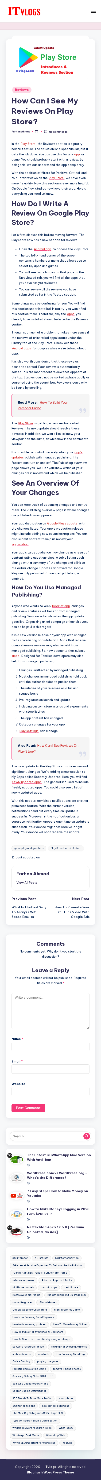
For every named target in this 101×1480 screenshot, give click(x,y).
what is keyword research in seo (32, 1427)
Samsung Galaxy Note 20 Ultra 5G (32, 1376)
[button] (26, 882)
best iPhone (71, 1287)
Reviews (22, 90)
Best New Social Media (26, 1295)
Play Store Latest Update (66, 848)
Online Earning (21, 1361)
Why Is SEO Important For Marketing (33, 1442)
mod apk (43, 1354)
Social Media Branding (56, 1405)
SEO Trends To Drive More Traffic (32, 1398)
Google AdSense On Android (29, 1309)
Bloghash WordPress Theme (50, 1472)
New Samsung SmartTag (70, 1354)
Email (17, 1061)
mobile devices (21, 1354)
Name (17, 1039)
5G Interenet (20, 1258)
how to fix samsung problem (29, 1324)
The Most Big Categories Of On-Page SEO (37, 1413)
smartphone (66, 1398)
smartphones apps (23, 1405)
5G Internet (41, 1258)
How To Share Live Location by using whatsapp (41, 1339)
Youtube (67, 1442)
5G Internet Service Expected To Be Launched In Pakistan (47, 1265)
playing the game (47, 1361)
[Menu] (93, 11)
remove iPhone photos (67, 1368)
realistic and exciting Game (29, 1368)
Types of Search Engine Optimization (34, 1420)
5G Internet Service (67, 1258)
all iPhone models (23, 1287)
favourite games (22, 1302)
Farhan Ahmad (32, 873)
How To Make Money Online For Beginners (37, 1331)
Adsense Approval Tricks (57, 1280)
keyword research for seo (28, 1346)
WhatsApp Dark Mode (25, 1435)
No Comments (58, 131)
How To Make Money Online (70, 1324)
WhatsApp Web (55, 1435)
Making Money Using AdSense (69, 1346)
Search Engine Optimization (29, 1390)
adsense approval (23, 1280)
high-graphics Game (67, 1309)
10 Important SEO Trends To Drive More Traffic (39, 1272)
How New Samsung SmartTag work (33, 1317)
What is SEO (66, 1427)
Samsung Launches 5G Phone (30, 1383)
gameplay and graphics (28, 848)
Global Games (48, 1302)
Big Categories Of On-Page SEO (66, 1295)
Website (18, 1084)
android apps (49, 1287)
